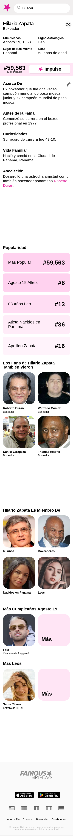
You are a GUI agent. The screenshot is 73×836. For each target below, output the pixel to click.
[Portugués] (24, 808)
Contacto (28, 819)
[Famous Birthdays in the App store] (24, 795)
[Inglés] (12, 808)
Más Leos (12, 663)
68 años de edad (52, 53)
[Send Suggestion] (69, 85)
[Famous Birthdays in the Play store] (49, 795)
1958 (26, 42)
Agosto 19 (11, 42)
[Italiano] (49, 808)
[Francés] (36, 808)
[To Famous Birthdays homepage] (7, 7)
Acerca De (13, 819)
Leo (41, 42)
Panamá (10, 53)
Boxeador (11, 28)
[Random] (68, 24)
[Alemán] (61, 808)
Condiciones (59, 819)
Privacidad (42, 819)
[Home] (37, 774)
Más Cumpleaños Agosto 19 (30, 609)
